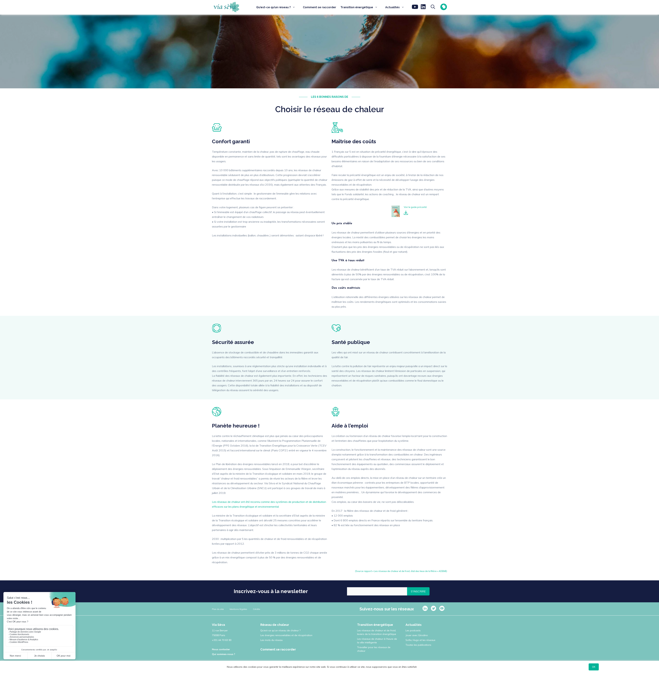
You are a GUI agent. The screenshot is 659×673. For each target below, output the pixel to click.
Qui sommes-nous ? (223, 654)
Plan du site (218, 609)
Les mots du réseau (271, 640)
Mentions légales (238, 609)
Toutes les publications (418, 644)
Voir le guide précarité (415, 207)
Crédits (256, 609)
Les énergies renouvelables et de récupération (286, 635)
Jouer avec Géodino (417, 635)
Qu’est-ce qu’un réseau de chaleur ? (280, 630)
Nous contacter (221, 649)
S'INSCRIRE (418, 591)
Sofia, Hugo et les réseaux (420, 640)
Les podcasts (413, 630)
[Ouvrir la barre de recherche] (432, 7)
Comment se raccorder (319, 7)
